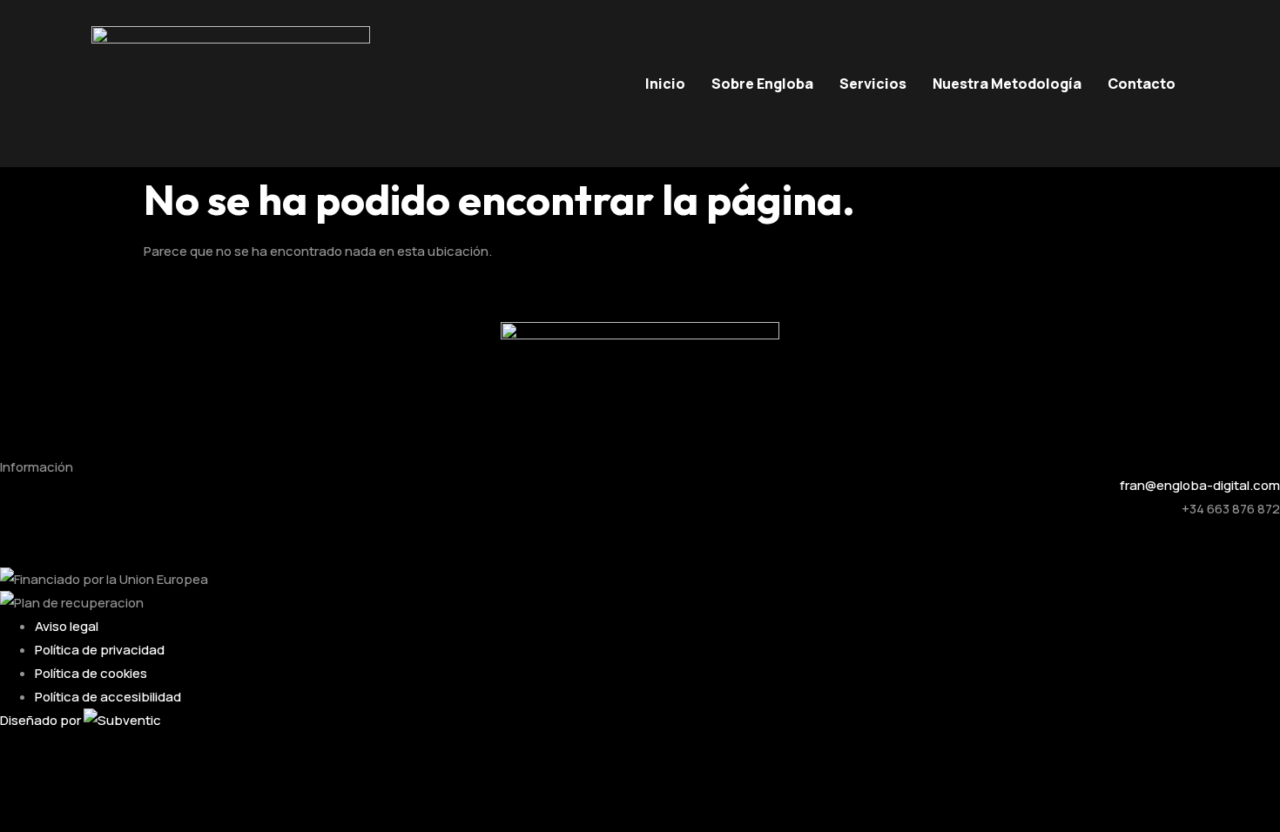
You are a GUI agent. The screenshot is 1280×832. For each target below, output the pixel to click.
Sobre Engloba (762, 83)
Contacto (1142, 83)
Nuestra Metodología (1007, 83)
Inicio (665, 83)
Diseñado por (42, 720)
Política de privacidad (100, 650)
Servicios (872, 83)
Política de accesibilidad (108, 697)
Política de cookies (91, 673)
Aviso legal (66, 626)
